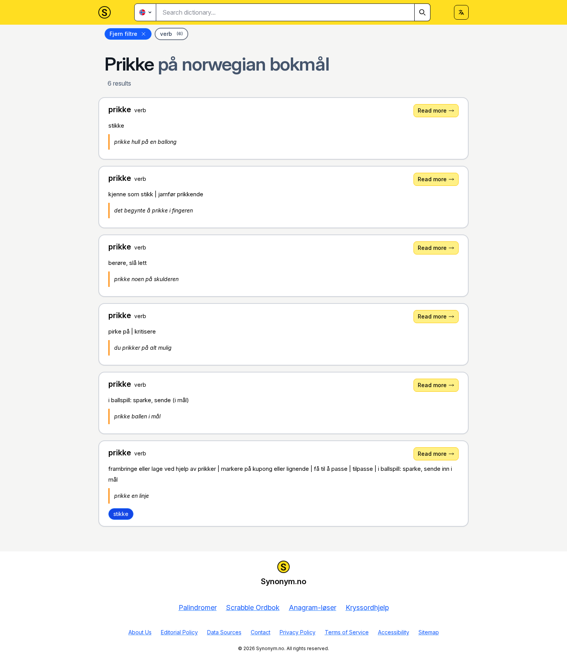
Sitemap (428, 632)
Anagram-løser (312, 607)
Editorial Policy (179, 632)
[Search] (422, 12)
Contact (260, 632)
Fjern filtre (123, 33)
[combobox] (293, 12)
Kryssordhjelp (367, 607)
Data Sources (224, 632)
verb (171, 33)
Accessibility (393, 632)
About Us (140, 632)
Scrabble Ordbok (253, 607)
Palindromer (198, 607)
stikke (120, 514)
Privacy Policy (298, 632)
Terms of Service (347, 632)
